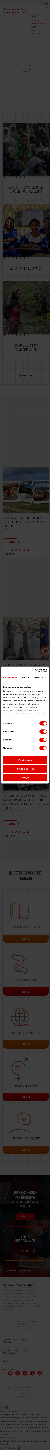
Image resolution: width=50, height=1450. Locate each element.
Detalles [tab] (26, 677)
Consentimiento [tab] (10, 677)
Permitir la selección (25, 769)
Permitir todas (25, 760)
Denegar (25, 777)
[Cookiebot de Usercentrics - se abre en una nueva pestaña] (35, 670)
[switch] (43, 731)
